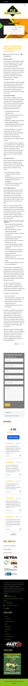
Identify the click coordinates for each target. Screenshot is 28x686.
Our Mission (7, 618)
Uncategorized (15, 29)
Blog (20, 27)
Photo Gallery (8, 629)
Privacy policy (8, 639)
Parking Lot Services (9, 621)
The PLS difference (9, 636)
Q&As (6, 624)
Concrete (8, 412)
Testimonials (7, 626)
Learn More (13, 596)
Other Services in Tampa (12, 415)
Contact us (7, 634)
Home (15, 27)
